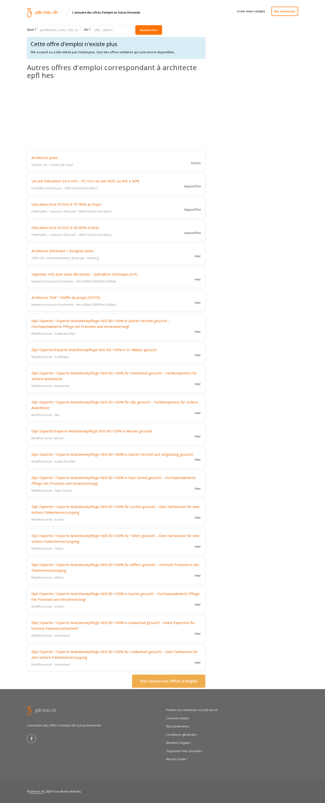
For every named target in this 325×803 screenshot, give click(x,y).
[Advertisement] (116, 115)
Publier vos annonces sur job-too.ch (192, 710)
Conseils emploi (177, 718)
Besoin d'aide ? (177, 759)
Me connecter (284, 11)
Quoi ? (31, 29)
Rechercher (149, 30)
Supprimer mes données (184, 751)
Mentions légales (178, 742)
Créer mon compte (251, 11)
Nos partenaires (178, 726)
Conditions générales (181, 734)
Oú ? (87, 29)
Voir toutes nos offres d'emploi (168, 681)
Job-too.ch (37, 791)
